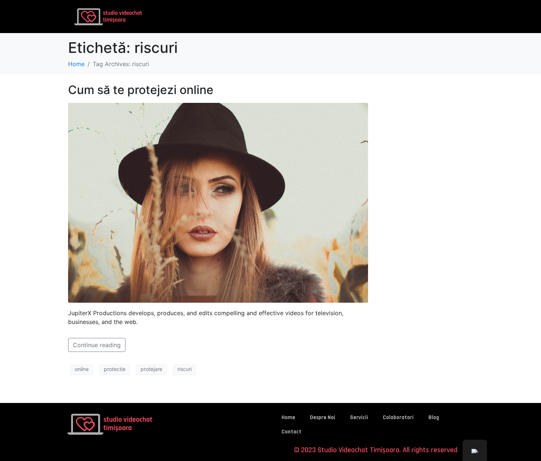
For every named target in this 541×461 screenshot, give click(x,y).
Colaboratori (398, 417)
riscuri (184, 369)
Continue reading (97, 345)
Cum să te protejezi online (140, 90)
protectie (114, 369)
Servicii (359, 417)
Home (288, 417)
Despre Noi (322, 417)
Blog (433, 417)
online (82, 369)
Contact (291, 431)
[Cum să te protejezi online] (218, 202)
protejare (151, 369)
